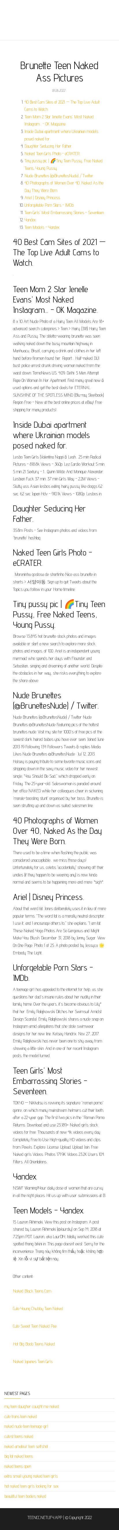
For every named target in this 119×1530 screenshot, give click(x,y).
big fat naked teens (18, 1456)
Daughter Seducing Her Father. (48, 146)
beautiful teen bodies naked (25, 1496)
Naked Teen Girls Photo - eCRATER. (52, 153)
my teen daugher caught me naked (31, 1406)
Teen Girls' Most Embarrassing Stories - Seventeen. (64, 212)
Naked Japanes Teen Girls (33, 1361)
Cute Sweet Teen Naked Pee (35, 1326)
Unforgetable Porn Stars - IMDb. (49, 205)
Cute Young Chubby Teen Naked (38, 1308)
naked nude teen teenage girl (26, 1426)
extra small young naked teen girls (31, 1476)
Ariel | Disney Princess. (43, 197)
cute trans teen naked (20, 1416)
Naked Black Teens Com (32, 1291)
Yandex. (30, 219)
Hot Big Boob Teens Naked (34, 1344)
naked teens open (17, 1466)
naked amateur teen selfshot (26, 1446)
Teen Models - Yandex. (42, 227)
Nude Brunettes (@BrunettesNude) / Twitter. (59, 175)
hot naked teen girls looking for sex (31, 1486)
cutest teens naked (18, 1436)
